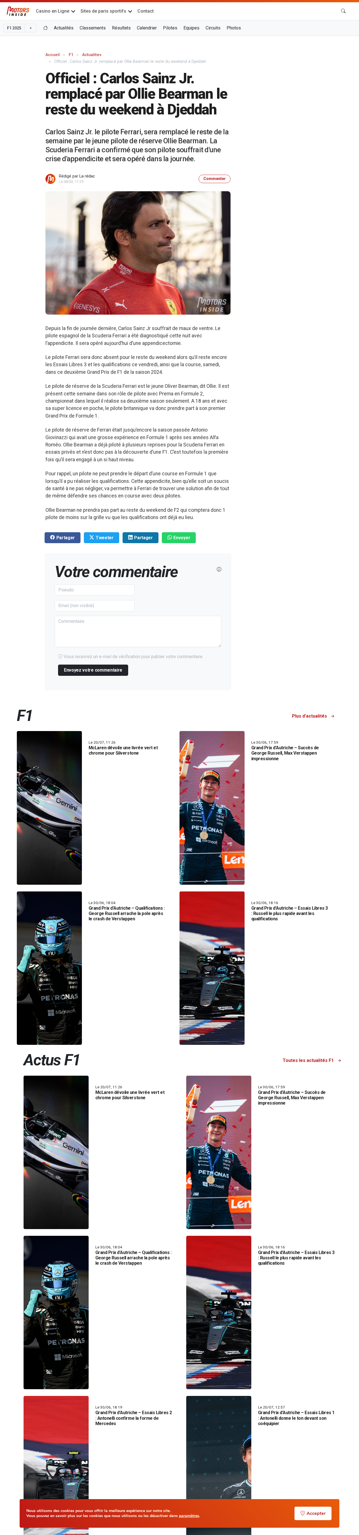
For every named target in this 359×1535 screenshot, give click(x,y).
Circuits (213, 28)
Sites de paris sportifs (103, 11)
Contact (145, 11)
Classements (93, 28)
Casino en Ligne (52, 11)
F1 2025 (14, 28)
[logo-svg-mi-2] (18, 11)
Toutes (308, 1060)
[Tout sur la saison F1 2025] (45, 28)
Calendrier (147, 28)
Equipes (191, 28)
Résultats (121, 28)
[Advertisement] (304, 133)
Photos (234, 28)
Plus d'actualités (310, 716)
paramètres (189, 1515)
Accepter (316, 1513)
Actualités (63, 28)
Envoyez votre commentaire (93, 670)
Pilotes (170, 28)
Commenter (214, 178)
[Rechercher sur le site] (343, 11)
